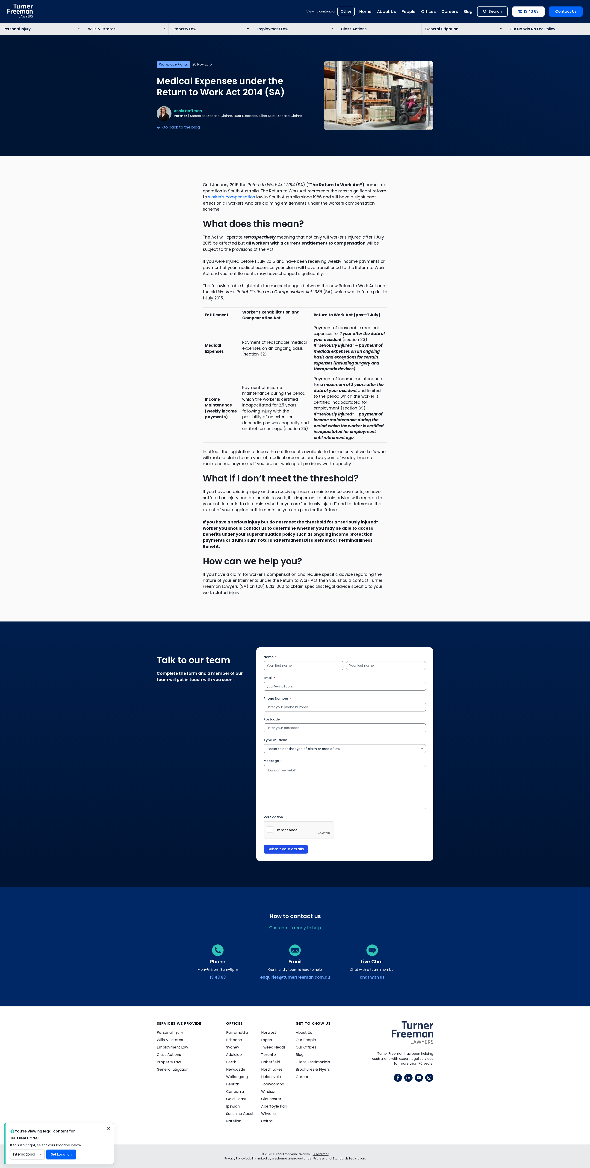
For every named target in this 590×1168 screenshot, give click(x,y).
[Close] (108, 1129)
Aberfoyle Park (274, 1106)
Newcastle (235, 1069)
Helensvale (271, 1076)
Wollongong (237, 1076)
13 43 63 (218, 977)
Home (365, 11)
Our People (306, 1040)
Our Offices (306, 1047)
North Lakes (272, 1069)
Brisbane (234, 1040)
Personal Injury (17, 29)
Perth (231, 1062)
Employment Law (272, 29)
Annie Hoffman (188, 111)
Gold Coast (236, 1099)
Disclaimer (321, 1154)
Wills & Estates (101, 29)
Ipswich (233, 1106)
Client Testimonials (313, 1062)
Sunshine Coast (240, 1113)
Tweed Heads (273, 1047)
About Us (386, 11)
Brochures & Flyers (313, 1069)
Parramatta (237, 1032)
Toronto (268, 1054)
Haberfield (270, 1062)
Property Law (184, 29)
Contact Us (566, 11)
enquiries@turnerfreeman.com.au (295, 977)
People (408, 11)
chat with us (372, 977)
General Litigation (441, 29)
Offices (428, 11)
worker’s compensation (232, 197)
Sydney (232, 1047)
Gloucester (271, 1099)
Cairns (267, 1121)
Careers (449, 11)
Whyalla (268, 1113)
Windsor (268, 1091)
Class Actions (354, 29)
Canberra (235, 1091)
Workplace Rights (173, 64)
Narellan (233, 1121)
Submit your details (286, 849)
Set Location (61, 1154)
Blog (467, 11)
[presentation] (299, 830)
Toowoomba (272, 1084)
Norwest (268, 1032)
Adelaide (234, 1054)
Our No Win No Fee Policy (532, 29)
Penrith (232, 1084)
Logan (266, 1040)
